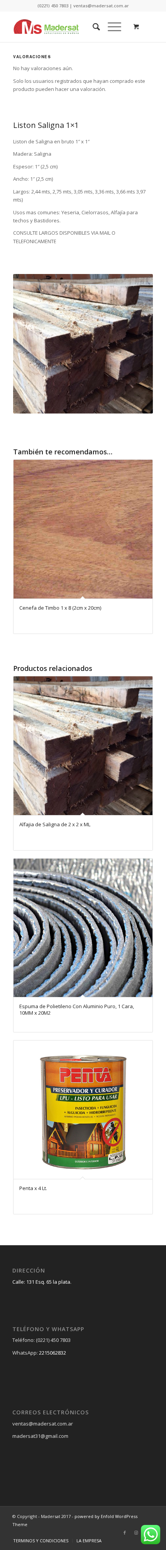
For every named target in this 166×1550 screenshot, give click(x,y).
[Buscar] (92, 26)
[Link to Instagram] (136, 1532)
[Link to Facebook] (124, 1532)
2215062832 (52, 1352)
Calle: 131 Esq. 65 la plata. (41, 1281)
